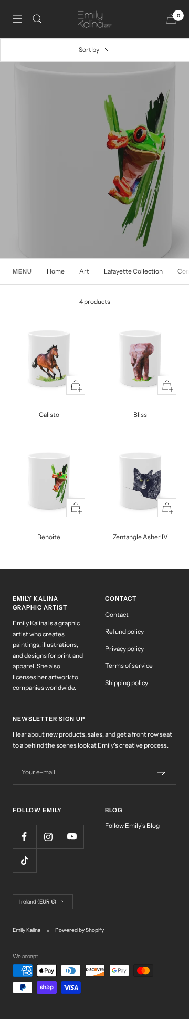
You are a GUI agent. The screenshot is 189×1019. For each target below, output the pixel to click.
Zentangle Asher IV (140, 537)
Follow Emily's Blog (132, 825)
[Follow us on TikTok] (24, 860)
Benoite (48, 537)
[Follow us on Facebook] (24, 836)
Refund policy (124, 631)
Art (84, 271)
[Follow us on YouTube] (71, 836)
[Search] (37, 19)
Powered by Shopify (79, 930)
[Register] (161, 772)
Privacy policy (124, 649)
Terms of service (129, 665)
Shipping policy (126, 683)
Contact (117, 614)
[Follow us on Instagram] (48, 836)
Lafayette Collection (133, 271)
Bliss (140, 414)
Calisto (49, 414)
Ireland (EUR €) (37, 901)
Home (56, 271)
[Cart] (171, 19)
